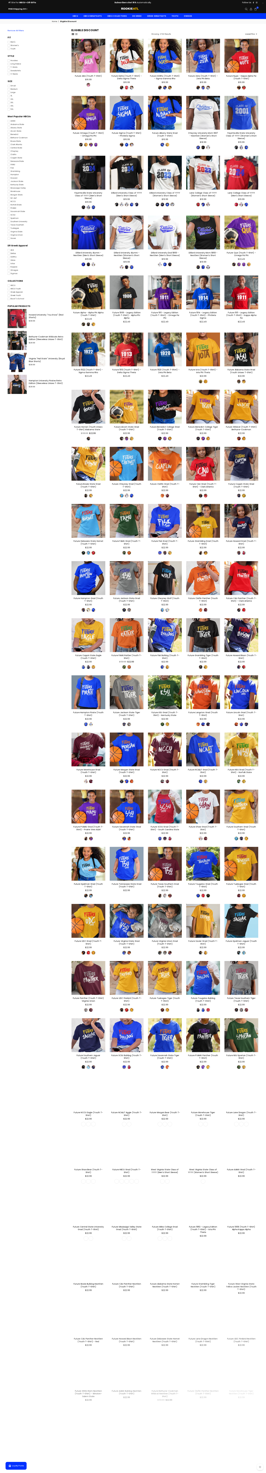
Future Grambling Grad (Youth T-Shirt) (203, 542)
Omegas (14, 270)
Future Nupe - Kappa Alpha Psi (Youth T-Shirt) (241, 77)
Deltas (13, 253)
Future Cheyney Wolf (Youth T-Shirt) (164, 599)
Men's (13, 42)
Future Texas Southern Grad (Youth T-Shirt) (165, 885)
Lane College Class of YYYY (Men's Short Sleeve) (241, 194)
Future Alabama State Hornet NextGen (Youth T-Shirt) (165, 1285)
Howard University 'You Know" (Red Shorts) (46, 316)
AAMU (13, 121)
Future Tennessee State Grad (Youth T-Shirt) (126, 885)
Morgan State (16, 195)
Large (13, 92)
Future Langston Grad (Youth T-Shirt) (203, 714)
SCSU (13, 215)
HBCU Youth (16, 289)
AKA (12, 250)
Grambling (15, 171)
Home (54, 21)
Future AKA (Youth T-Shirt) (88, 76)
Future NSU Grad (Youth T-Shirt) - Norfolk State (241, 771)
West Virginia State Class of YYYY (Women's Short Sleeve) (203, 1171)
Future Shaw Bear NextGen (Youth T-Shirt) (126, 1447)
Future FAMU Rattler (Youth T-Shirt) (127, 657)
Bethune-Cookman (19, 138)
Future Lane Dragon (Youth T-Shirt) (241, 1114)
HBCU (75, 16)
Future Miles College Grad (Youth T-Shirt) (165, 1228)
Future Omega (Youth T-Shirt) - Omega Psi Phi (88, 134)
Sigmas (14, 273)
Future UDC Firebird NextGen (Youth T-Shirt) (241, 1340)
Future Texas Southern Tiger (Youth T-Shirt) (241, 999)
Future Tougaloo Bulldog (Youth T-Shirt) (203, 999)
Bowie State (16, 141)
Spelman (15, 218)
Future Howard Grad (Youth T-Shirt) (241, 542)
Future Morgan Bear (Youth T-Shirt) (165, 1114)
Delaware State (17, 161)
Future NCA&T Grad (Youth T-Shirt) (203, 771)
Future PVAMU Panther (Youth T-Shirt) (203, 1057)
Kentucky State (17, 185)
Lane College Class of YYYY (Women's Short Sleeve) (203, 194)
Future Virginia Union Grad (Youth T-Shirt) (165, 942)
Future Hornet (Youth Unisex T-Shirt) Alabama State (88, 428)
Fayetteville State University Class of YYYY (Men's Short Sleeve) (88, 195)
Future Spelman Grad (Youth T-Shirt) (88, 885)
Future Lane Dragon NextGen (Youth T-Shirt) (203, 1340)
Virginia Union (17, 235)
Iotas (13, 263)
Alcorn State (16, 131)
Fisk (12, 168)
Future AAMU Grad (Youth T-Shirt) (241, 1171)
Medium (14, 89)
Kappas (14, 267)
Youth (175, 16)
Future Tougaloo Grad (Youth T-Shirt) (203, 885)
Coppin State (16, 158)
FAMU (13, 164)
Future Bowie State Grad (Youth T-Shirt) (88, 485)
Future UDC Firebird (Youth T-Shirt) (127, 999)
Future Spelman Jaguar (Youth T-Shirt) (241, 942)
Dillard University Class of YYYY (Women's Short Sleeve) (164, 194)
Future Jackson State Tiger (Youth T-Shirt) (126, 714)
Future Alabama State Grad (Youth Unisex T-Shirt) (241, 371)
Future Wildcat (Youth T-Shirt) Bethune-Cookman (241, 428)
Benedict (14, 134)
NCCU (13, 201)
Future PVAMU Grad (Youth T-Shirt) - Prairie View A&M (88, 828)
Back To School (17, 299)
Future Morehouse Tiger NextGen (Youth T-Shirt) (241, 1392)
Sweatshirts (16, 71)
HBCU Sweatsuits (93, 16)
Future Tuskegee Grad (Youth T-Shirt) (241, 885)
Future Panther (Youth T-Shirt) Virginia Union (88, 999)
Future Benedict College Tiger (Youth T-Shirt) (203, 428)
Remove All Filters (16, 30)
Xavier (13, 238)
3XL (12, 102)
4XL (12, 106)
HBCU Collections (117, 16)
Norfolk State (16, 205)
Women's (15, 45)
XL (11, 96)
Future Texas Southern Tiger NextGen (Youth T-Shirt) (203, 1447)
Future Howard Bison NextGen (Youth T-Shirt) (126, 1340)
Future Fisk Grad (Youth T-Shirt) (165, 542)
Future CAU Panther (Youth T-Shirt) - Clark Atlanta (241, 599)
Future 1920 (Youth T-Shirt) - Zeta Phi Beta (165, 371)
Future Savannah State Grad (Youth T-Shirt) (126, 828)
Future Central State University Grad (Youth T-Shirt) (88, 1228)
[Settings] (251, 9)
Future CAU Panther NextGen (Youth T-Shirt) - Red (88, 1340)
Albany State (16, 128)
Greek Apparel (17, 292)
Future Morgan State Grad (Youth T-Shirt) (127, 771)
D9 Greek (137, 16)
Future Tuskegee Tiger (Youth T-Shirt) (165, 999)
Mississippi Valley (18, 188)
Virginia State (16, 232)
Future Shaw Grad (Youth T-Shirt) (203, 828)
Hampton (15, 174)
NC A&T (14, 198)
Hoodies (14, 60)
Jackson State (17, 181)
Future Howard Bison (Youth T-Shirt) (241, 657)
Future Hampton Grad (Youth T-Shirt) (88, 599)
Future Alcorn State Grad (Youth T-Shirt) (126, 428)
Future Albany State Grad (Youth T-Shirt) (164, 134)
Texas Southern (17, 225)
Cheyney (14, 151)
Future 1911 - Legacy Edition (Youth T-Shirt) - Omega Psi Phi (164, 315)
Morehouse (15, 191)
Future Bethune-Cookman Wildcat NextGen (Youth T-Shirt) (165, 1394)
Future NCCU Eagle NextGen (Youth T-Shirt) (88, 1447)
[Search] (246, 9)
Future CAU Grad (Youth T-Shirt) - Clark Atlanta (203, 485)
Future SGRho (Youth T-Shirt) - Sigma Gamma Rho (165, 77)
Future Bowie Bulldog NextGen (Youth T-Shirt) (88, 1285)
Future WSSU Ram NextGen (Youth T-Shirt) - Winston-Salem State (88, 1394)
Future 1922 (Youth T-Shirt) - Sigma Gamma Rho (88, 371)
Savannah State (18, 211)
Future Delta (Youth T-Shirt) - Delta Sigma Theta (127, 77)
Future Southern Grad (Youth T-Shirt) (241, 828)
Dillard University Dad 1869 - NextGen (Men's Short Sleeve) (165, 254)
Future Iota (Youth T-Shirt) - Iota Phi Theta (203, 371)
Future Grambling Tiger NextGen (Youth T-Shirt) (203, 1285)
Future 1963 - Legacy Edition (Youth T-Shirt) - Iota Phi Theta (203, 1229)
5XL (12, 109)
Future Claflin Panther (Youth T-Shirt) (203, 599)
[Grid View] (72, 34)
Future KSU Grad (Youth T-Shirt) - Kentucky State (165, 714)
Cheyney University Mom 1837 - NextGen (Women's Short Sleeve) (203, 136)
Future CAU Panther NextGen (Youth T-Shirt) (126, 1285)
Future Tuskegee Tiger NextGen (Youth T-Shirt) (165, 1447)
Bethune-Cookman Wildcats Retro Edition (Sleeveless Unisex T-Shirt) (46, 338)
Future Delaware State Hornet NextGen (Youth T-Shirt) (165, 1340)
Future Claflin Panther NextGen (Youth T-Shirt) (203, 1392)
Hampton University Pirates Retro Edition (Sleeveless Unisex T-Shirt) (46, 382)
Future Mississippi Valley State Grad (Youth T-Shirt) (126, 1228)
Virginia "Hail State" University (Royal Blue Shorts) (47, 360)
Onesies (188, 16)
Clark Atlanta (16, 144)
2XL (12, 99)
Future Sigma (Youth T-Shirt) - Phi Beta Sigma (126, 134)
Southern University (19, 221)
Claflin (13, 154)
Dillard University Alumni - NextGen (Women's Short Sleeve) (126, 255)
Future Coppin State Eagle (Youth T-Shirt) (88, 657)
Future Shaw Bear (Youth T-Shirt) (88, 1171)
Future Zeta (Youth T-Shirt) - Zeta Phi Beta (203, 77)
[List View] (76, 34)
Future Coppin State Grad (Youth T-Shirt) (241, 485)
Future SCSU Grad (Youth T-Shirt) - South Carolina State (165, 828)
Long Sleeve (16, 64)
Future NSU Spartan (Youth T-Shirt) (241, 1057)
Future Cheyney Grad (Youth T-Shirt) (126, 485)
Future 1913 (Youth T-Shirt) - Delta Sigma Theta (126, 371)
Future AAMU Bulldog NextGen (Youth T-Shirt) (126, 1392)
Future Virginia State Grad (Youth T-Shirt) (127, 942)
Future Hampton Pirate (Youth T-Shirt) (88, 714)
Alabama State (17, 124)
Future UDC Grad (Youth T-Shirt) (88, 942)
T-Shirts (14, 67)
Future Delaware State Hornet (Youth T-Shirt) (88, 542)
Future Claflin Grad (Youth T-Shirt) (165, 485)
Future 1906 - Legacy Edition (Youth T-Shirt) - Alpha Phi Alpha (126, 315)
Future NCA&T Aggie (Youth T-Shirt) (126, 1114)
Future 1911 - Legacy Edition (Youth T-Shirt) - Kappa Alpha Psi (241, 315)
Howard (14, 178)
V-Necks (14, 74)
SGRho (13, 257)
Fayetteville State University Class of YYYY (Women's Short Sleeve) (241, 136)
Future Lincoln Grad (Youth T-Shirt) (241, 714)
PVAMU (13, 208)
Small (13, 86)
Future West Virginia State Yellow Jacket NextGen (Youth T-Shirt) (241, 1286)
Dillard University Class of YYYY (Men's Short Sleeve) (126, 194)
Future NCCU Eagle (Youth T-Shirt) (88, 1114)
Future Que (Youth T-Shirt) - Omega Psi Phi (241, 254)
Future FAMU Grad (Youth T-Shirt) (126, 542)
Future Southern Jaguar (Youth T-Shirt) (88, 1057)
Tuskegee (15, 228)
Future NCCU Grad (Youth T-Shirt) (164, 771)
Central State (16, 148)
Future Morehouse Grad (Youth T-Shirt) (88, 771)
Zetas (13, 260)
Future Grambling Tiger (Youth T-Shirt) (203, 657)
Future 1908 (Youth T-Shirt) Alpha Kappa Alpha (241, 1228)
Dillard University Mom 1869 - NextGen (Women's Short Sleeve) (203, 255)
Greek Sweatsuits (156, 16)
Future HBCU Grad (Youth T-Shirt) (126, 1171)
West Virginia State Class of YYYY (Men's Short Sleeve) (165, 1171)
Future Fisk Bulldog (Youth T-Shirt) (164, 657)
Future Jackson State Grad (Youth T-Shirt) (126, 599)
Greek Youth (16, 295)
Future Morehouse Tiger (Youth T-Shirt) (203, 1114)
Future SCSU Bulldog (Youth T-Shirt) (126, 1057)
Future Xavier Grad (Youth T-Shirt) (203, 942)
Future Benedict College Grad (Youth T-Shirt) (165, 428)
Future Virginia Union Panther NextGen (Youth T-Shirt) (241, 1447)
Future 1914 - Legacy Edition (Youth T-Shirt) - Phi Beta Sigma (203, 315)
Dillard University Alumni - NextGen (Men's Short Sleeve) (88, 254)
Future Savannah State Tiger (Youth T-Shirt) (164, 1057)
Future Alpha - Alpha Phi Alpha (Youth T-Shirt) (88, 314)
